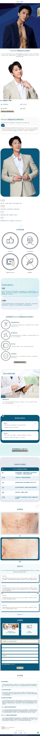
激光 (17, 437)
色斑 (3, 203)
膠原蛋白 (15, 130)
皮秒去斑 (20, 53)
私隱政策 (13, 664)
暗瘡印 (17, 203)
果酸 (14, 435)
